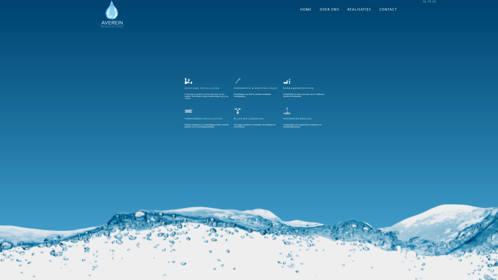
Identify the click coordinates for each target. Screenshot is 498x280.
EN (434, 1)
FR (429, 1)
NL (425, 1)
